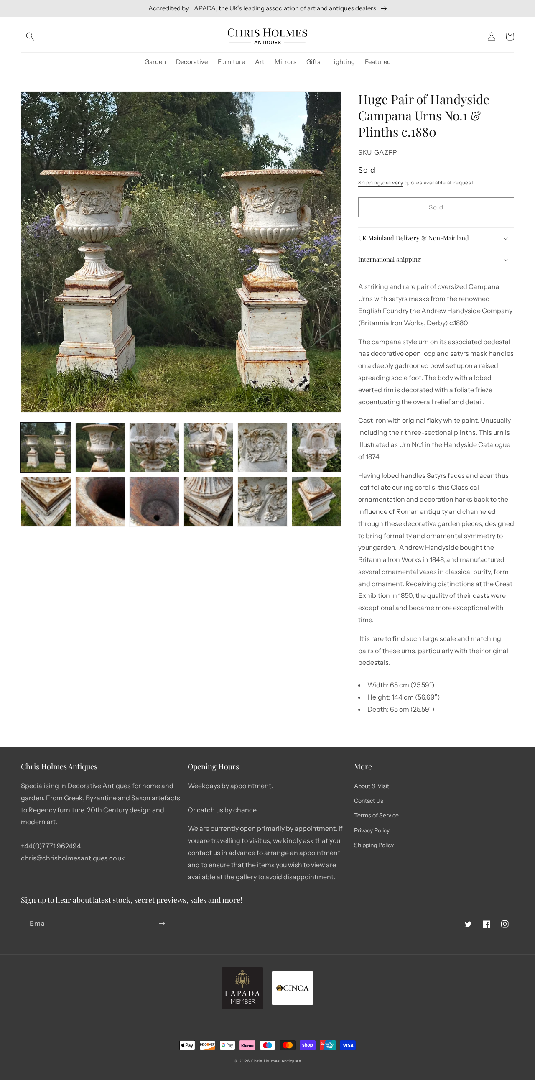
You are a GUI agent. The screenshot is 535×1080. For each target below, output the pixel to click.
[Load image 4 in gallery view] (208, 448)
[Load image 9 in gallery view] (154, 502)
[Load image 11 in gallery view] (262, 502)
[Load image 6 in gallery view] (317, 448)
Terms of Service (376, 815)
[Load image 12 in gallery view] (317, 502)
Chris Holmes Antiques (276, 1061)
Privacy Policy (372, 830)
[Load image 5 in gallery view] (262, 448)
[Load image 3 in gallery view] (154, 448)
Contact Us (368, 800)
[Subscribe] (162, 923)
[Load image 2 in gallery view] (100, 448)
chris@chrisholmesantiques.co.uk (73, 858)
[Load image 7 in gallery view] (46, 502)
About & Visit (371, 786)
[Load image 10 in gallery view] (208, 502)
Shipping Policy (374, 845)
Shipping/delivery (380, 182)
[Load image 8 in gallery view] (100, 502)
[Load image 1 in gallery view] (46, 448)
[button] (30, 36)
